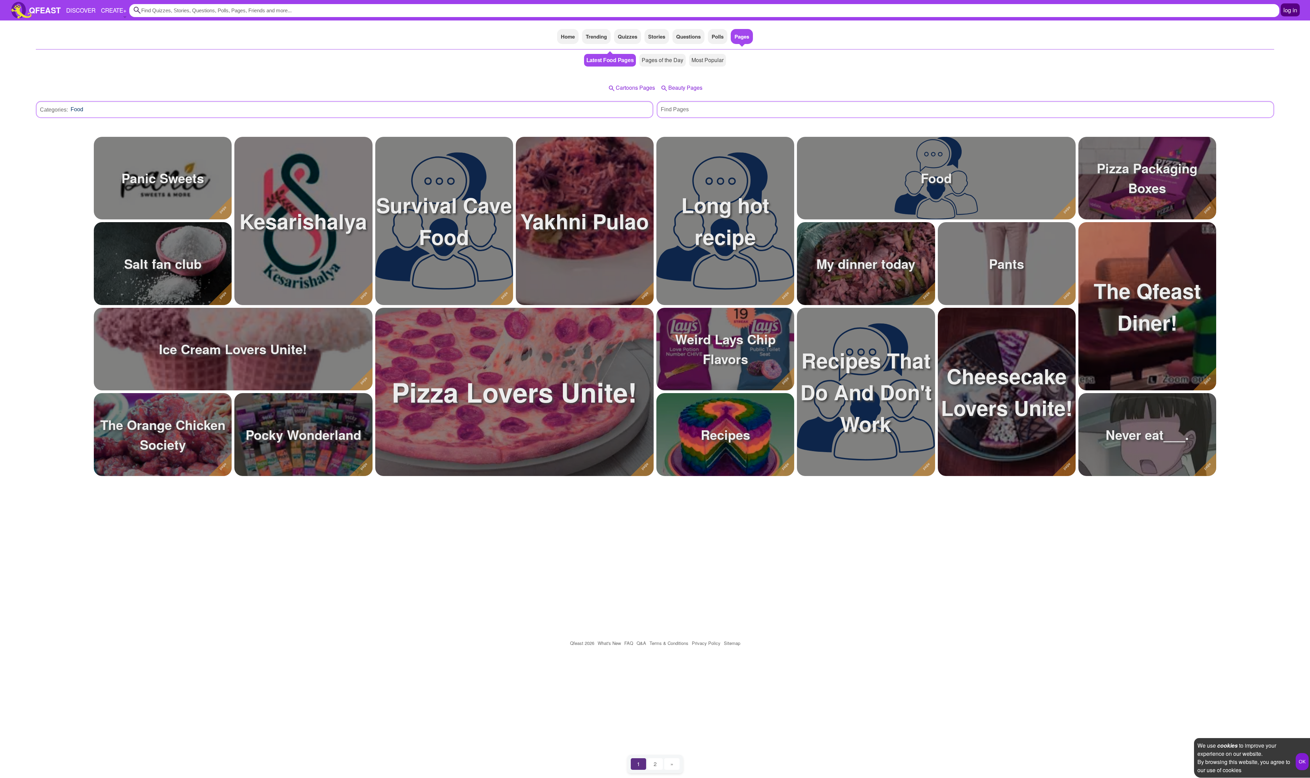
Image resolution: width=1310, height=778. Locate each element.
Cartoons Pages (635, 87)
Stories (656, 36)
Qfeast (582, 643)
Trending (596, 36)
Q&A (641, 643)
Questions (688, 36)
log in (1290, 9)
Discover (81, 10)
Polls (718, 36)
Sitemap (732, 643)
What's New (609, 643)
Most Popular (708, 60)
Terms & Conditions (669, 643)
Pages (741, 36)
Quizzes (627, 36)
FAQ (628, 643)
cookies (1227, 745)
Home (568, 36)
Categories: (54, 110)
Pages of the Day (662, 60)
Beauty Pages (685, 87)
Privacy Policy (706, 643)
